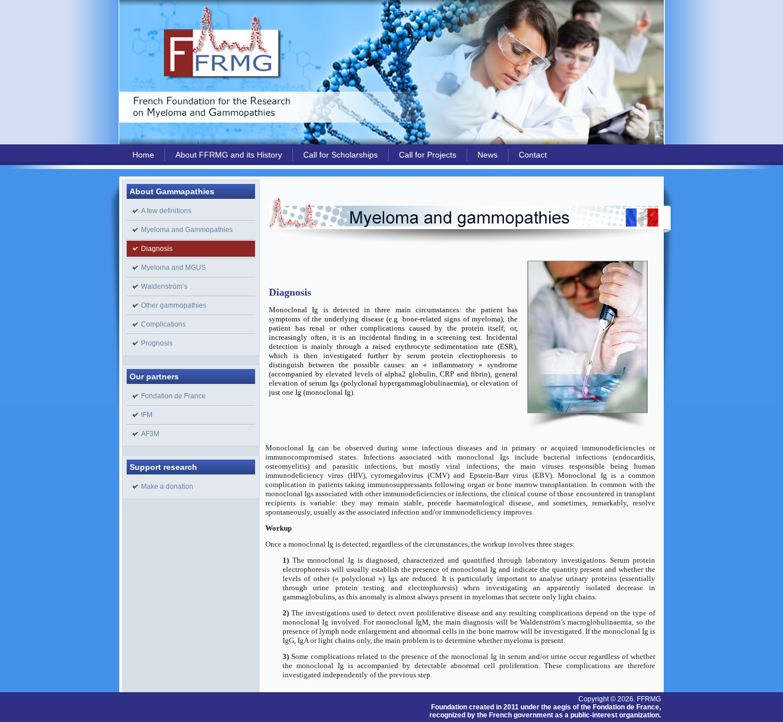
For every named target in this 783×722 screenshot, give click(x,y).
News (487, 154)
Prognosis (157, 343)
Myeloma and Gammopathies (187, 230)
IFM (146, 415)
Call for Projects (427, 154)
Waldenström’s (164, 286)
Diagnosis (157, 249)
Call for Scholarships (340, 154)
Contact (533, 154)
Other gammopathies (173, 305)
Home (143, 154)
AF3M (150, 434)
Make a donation (167, 486)
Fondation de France (173, 396)
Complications (163, 324)
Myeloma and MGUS (173, 268)
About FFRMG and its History (228, 154)
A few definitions (166, 211)
